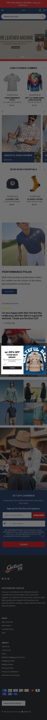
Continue (12, 368)
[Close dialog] (44, 347)
